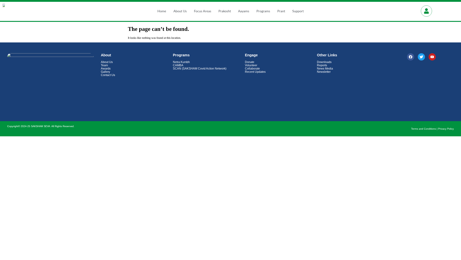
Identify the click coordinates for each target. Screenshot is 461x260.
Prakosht (224, 11)
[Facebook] (410, 56)
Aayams (243, 11)
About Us (180, 11)
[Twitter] (421, 56)
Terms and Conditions (423, 128)
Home (161, 11)
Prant (281, 11)
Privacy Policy (446, 128)
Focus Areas (202, 11)
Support (298, 11)
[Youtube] (432, 56)
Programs (263, 11)
